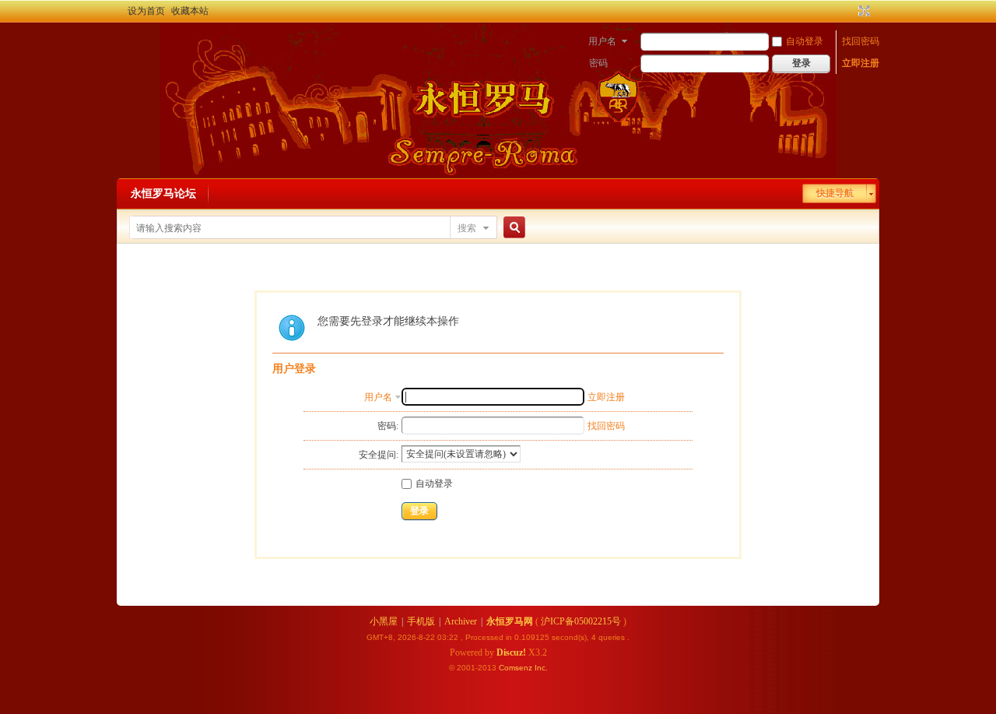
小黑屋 (384, 621)
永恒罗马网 (509, 621)
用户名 (602, 41)
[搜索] (512, 228)
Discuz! (511, 652)
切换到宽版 (863, 11)
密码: (387, 425)
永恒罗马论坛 (163, 193)
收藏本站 (190, 10)
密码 (598, 63)
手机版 (421, 621)
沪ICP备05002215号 (581, 621)
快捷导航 (835, 193)
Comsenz (517, 667)
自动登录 (804, 41)
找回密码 (860, 41)
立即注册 (860, 63)
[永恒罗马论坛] (134, 42)
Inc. (541, 667)
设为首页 (146, 10)
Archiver (460, 621)
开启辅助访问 (850, 11)
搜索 (467, 228)
